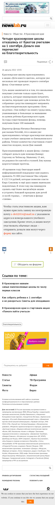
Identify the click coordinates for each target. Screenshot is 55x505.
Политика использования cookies (15, 404)
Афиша (33, 374)
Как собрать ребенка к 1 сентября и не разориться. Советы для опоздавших (26, 299)
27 (5, 61)
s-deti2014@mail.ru (22, 214)
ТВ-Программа (38, 380)
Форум (33, 385)
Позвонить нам (36, 481)
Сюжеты (6, 385)
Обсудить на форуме (29, 264)
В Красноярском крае (34, 34)
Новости (7, 34)
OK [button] (30, 501)
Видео (33, 390)
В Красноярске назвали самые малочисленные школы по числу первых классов (24, 287)
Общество (18, 34)
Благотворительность (12, 324)
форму (8, 233)
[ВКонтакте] (24, 489)
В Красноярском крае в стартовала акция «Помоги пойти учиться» (26, 309)
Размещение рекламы (11, 481)
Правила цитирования (11, 476)
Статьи (6, 380)
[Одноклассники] (49, 489)
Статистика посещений (39, 476)
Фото (5, 390)
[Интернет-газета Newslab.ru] (14, 25)
